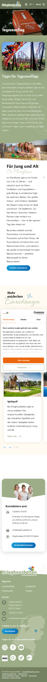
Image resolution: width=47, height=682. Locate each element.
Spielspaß (12, 401)
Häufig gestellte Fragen (10, 676)
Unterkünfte (30, 586)
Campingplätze (8, 586)
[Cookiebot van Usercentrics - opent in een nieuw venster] (33, 313)
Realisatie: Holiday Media (11, 678)
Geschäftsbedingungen (30, 672)
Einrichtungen (7, 591)
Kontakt (29, 591)
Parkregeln (33, 676)
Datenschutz (22, 674)
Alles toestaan (24, 360)
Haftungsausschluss (9, 674)
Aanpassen (22, 367)
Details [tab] (24, 319)
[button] (43, 177)
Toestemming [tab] (8, 319)
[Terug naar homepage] (11, 5)
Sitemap (24, 676)
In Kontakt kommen (23, 545)
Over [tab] (39, 319)
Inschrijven (10, 631)
